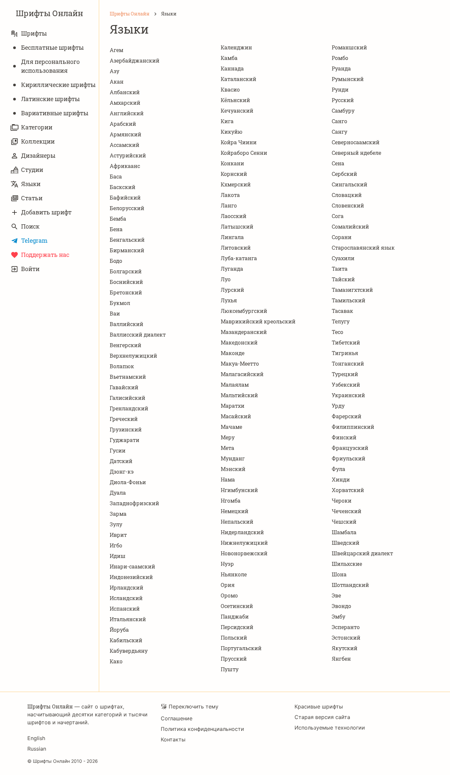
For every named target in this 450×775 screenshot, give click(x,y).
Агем (116, 49)
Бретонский (126, 292)
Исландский (126, 598)
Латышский (237, 226)
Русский (343, 100)
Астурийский (128, 155)
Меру (228, 437)
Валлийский (126, 323)
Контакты (173, 739)
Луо (226, 279)
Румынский (348, 78)
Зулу (116, 524)
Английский (127, 113)
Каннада (232, 68)
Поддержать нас (45, 255)
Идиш (118, 555)
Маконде (232, 352)
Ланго (229, 205)
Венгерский (125, 345)
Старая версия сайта (322, 717)
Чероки (342, 500)
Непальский (237, 521)
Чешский (344, 521)
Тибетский (346, 342)
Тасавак (342, 310)
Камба (229, 57)
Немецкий (234, 511)
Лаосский (233, 215)
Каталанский (238, 78)
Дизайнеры (38, 155)
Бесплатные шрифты (52, 47)
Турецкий (345, 374)
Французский (350, 447)
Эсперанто (346, 626)
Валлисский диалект (138, 334)
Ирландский (126, 587)
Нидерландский (242, 532)
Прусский (234, 658)
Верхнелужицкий (133, 355)
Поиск (30, 226)
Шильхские (347, 563)
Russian (36, 748)
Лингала (232, 237)
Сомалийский (350, 226)
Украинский (348, 395)
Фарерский (346, 416)
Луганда (232, 268)
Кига (227, 121)
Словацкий (347, 194)
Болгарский (126, 271)
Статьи (31, 198)
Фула (338, 468)
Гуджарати (124, 439)
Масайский (236, 416)
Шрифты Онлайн (49, 13)
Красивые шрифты (319, 706)
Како (116, 661)
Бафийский (125, 197)
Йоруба (119, 629)
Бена (116, 229)
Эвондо (341, 605)
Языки (31, 184)
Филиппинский (353, 426)
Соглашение (176, 718)
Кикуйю (231, 131)
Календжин (236, 47)
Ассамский (124, 144)
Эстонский (346, 637)
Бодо (116, 260)
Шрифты (34, 33)
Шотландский (350, 584)
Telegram (34, 240)
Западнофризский (134, 503)
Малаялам (235, 384)
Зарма (118, 513)
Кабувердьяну (129, 650)
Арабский (123, 123)
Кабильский (126, 640)
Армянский (125, 134)
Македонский (239, 342)
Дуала (118, 492)
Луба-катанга (239, 258)
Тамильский (348, 300)
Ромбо (340, 57)
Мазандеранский (244, 331)
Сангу (339, 131)
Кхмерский (236, 184)
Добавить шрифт (46, 212)
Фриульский (348, 458)
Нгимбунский (239, 489)
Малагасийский (242, 374)
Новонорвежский (244, 553)
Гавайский (124, 387)
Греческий (124, 418)
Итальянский (128, 619)
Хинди (341, 479)
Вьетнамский (128, 376)
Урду (338, 405)
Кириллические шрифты (58, 85)
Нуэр (227, 563)
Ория (228, 584)
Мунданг (233, 458)
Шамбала (344, 532)
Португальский (241, 648)
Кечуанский (237, 110)
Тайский (343, 279)
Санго (339, 121)
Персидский (237, 626)
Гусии (118, 450)
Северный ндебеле (356, 152)
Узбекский (346, 384)
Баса (116, 176)
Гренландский (129, 408)
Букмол (120, 302)
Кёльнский (235, 100)
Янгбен (341, 658)
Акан (117, 81)
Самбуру (343, 110)
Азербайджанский (134, 60)
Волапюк (122, 366)
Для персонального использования (50, 66)
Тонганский (348, 363)
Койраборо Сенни (244, 152)
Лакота (230, 194)
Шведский (345, 542)
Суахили (343, 258)
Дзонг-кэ (122, 471)
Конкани (232, 163)
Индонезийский (131, 576)
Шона (339, 574)
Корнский (234, 173)
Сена (338, 163)
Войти (30, 269)
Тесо (337, 331)
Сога (338, 215)
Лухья (229, 300)
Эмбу (338, 616)
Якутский (344, 648)
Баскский (122, 186)
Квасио (230, 89)
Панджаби (235, 616)
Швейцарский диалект (362, 553)
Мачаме (231, 426)
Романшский (349, 47)
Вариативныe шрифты (54, 113)
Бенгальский (127, 239)
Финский (344, 437)
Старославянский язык (363, 247)
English (36, 738)
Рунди (340, 89)
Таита (340, 268)
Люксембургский (244, 310)
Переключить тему (193, 706)
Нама (228, 479)
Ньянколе (234, 574)
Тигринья (345, 352)
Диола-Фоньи (128, 482)
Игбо (116, 545)
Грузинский (126, 429)
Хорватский (348, 489)
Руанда (341, 68)
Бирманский (127, 250)
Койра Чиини (239, 142)
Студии (32, 170)
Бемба (118, 218)
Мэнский (233, 468)
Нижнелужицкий (244, 542)
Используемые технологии (330, 727)
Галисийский (127, 397)
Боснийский (126, 281)
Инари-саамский (132, 566)
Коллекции (38, 141)
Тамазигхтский (352, 289)
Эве (336, 595)
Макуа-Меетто (240, 363)
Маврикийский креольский (258, 321)
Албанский (125, 92)
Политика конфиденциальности (202, 729)
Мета (227, 447)
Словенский (348, 205)
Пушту (230, 669)
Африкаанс (125, 165)
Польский (234, 637)
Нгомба (230, 500)
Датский (121, 460)
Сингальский (349, 184)
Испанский (125, 608)
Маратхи (232, 405)
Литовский (236, 247)
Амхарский (125, 102)
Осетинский (237, 605)
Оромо (229, 595)
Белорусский (127, 208)
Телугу (341, 321)
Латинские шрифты (50, 99)
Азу (114, 71)
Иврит (118, 534)
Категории (36, 127)
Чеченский (346, 511)
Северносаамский (356, 142)
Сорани (342, 237)
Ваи (115, 313)
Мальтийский (239, 395)
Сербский (344, 173)
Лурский (232, 289)
